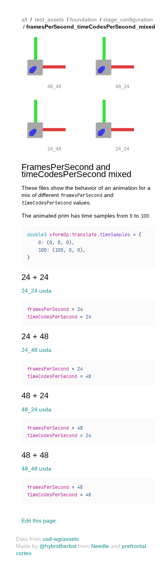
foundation (83, 19)
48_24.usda (36, 409)
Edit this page (38, 520)
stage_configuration (128, 19)
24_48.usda (36, 350)
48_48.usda (36, 468)
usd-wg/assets (61, 539)
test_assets (49, 19)
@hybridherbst (57, 546)
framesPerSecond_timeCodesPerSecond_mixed (90, 26)
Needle (100, 546)
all (24, 19)
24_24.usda (36, 290)
